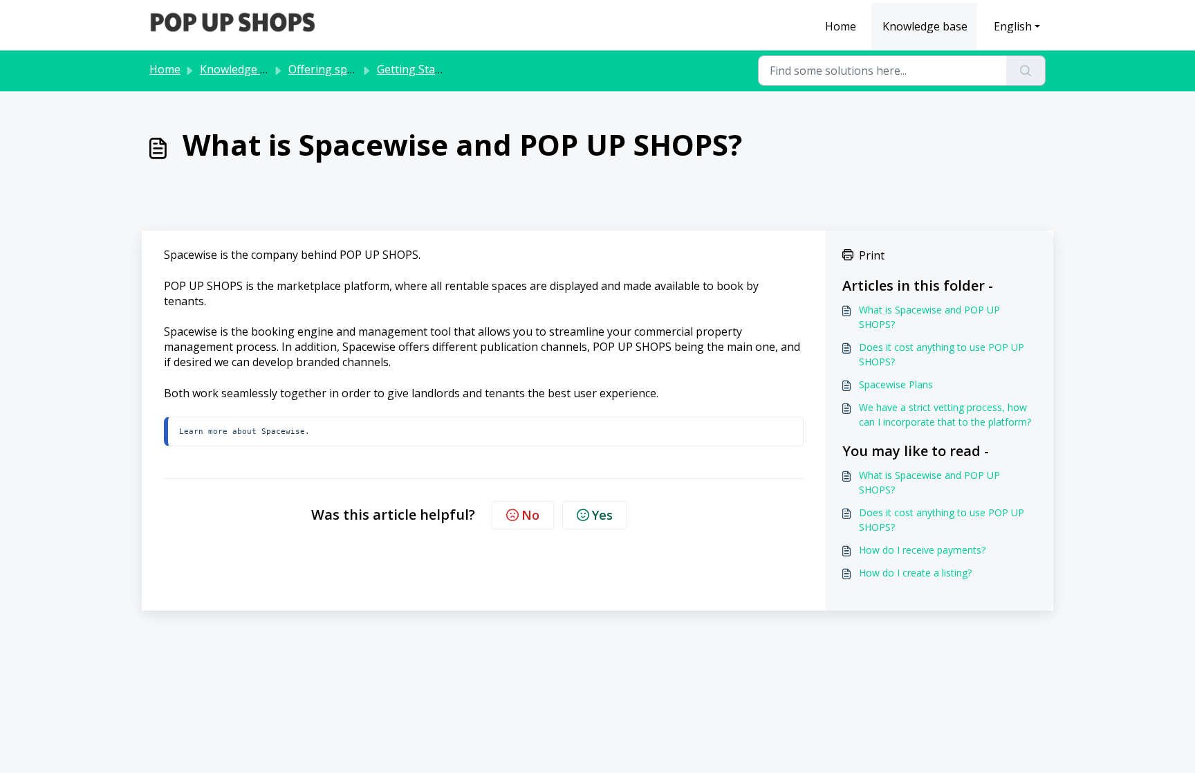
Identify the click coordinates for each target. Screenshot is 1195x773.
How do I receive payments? (922, 549)
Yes (602, 515)
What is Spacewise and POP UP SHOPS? (929, 317)
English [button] (1013, 26)
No (530, 515)
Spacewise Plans (896, 384)
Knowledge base (924, 26)
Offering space (326, 69)
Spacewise (283, 431)
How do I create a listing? (915, 572)
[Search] (1026, 70)
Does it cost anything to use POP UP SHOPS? (941, 354)
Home (840, 26)
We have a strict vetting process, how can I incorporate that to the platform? (945, 414)
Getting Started (416, 69)
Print (871, 255)
